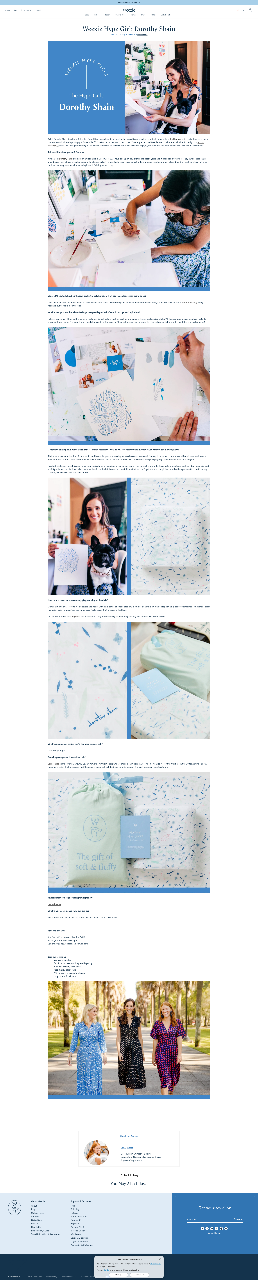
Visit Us (34, 1223)
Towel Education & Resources (45, 1234)
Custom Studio (78, 1227)
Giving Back (36, 1220)
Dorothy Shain (65, 158)
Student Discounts (80, 1238)
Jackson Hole (54, 764)
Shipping (75, 1209)
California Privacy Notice (91, 1277)
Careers (35, 1216)
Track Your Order (79, 1216)
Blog (15, 10)
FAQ (73, 1206)
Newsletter (36, 1227)
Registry (38, 10)
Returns (74, 1213)
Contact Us (76, 1220)
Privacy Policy (51, 1277)
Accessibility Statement (82, 1245)
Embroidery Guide (40, 1230)
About (7, 10)
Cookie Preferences (69, 1277)
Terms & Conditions (34, 1277)
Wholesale (76, 1234)
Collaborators (26, 10)
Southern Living (189, 302)
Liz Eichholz (142, 35)
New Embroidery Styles (130, 2)
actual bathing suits (177, 139)
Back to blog (131, 1175)
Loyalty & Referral (79, 1241)
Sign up (238, 1219)
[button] (238, 10)
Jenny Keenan (54, 904)
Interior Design (78, 1230)
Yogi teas (76, 616)
